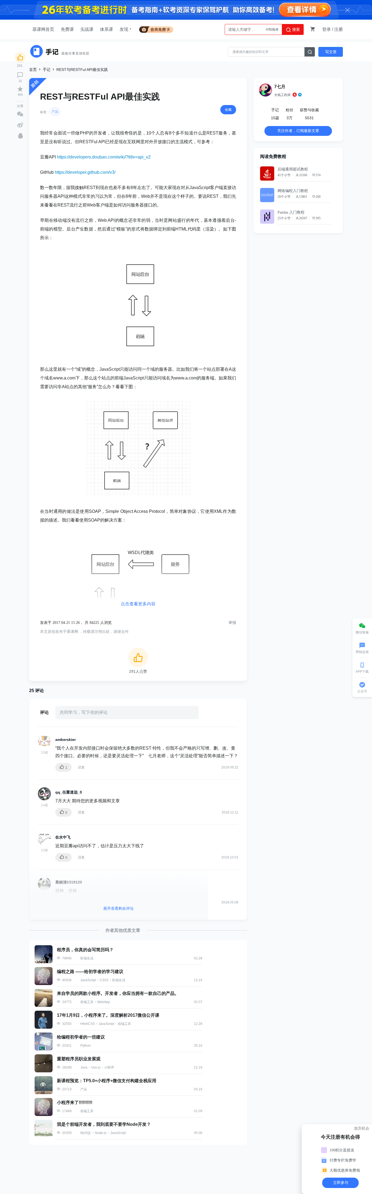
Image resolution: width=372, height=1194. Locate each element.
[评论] (20, 75)
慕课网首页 (43, 29)
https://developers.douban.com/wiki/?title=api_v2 (104, 157)
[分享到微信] (20, 114)
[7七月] (265, 90)
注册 (338, 29)
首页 (33, 69)
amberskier (65, 739)
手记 (46, 69)
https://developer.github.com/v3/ (85, 172)
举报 (232, 623)
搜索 (295, 29)
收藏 (228, 110)
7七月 (279, 86)
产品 (55, 111)
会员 (156, 28)
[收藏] (20, 88)
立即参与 (340, 1183)
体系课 (106, 29)
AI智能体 (272, 29)
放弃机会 (361, 1128)
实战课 (86, 29)
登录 (326, 29)
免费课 (67, 29)
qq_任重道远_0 (68, 792)
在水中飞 (63, 837)
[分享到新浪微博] (20, 125)
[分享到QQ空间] (20, 136)
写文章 (331, 52)
